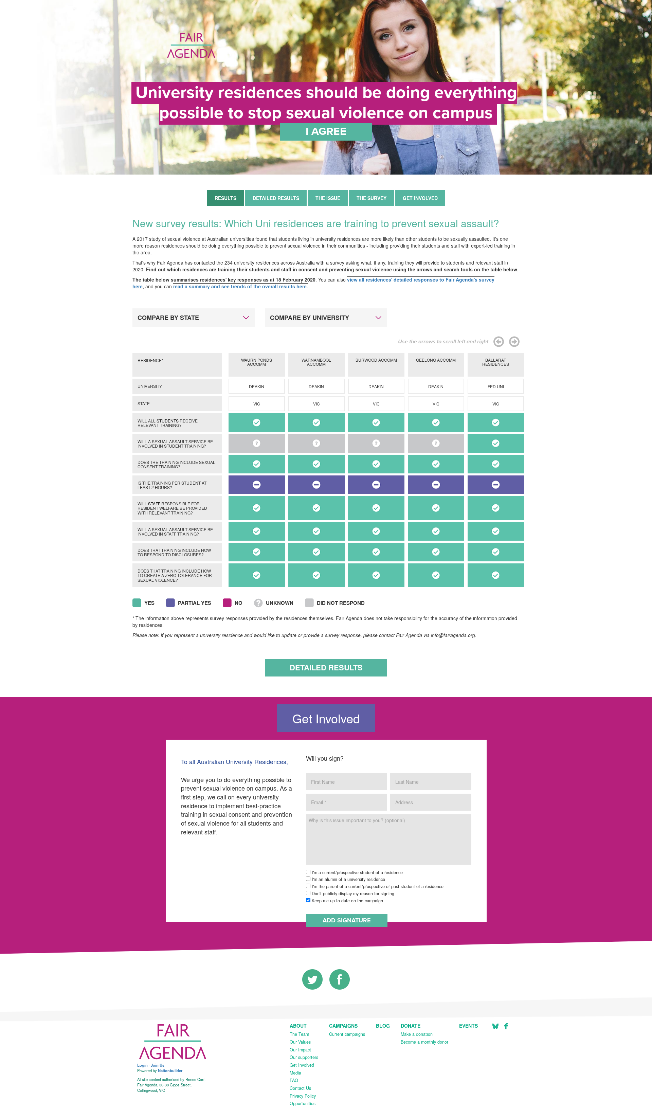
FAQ (294, 1080)
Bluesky (495, 1026)
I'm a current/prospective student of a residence (356, 872)
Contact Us (300, 1088)
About (298, 1025)
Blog (383, 1025)
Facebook (506, 1026)
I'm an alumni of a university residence (347, 879)
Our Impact (300, 1050)
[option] (257, 471)
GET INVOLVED (420, 198)
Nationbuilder (170, 1070)
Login (142, 1065)
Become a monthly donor (424, 1042)
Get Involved (302, 1065)
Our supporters (304, 1057)
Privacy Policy (303, 1096)
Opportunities (302, 1103)
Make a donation (417, 1034)
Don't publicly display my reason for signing (352, 893)
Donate (410, 1025)
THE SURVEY (371, 198)
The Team (299, 1034)
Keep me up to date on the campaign (346, 901)
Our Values (300, 1042)
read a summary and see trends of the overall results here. (240, 286)
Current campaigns (347, 1034)
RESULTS (225, 198)
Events (468, 1025)
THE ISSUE (327, 198)
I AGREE (326, 131)
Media (295, 1073)
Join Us (157, 1065)
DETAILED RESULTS (276, 198)
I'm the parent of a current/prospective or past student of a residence (376, 886)
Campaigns (343, 1025)
